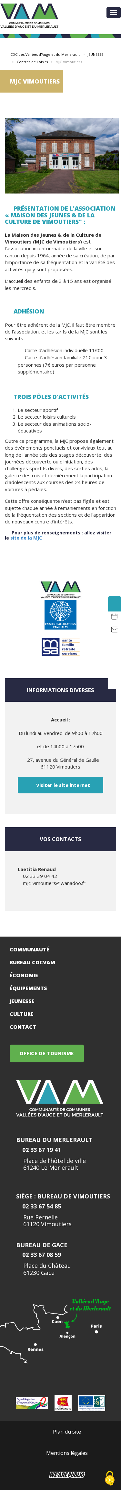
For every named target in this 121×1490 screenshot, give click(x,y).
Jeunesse (22, 1001)
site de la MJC (26, 538)
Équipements (28, 988)
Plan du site (67, 1431)
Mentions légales (67, 1452)
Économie (24, 975)
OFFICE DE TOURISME (47, 1053)
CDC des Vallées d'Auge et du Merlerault (45, 54)
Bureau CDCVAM (32, 962)
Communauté (29, 949)
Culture (22, 1014)
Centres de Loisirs (32, 61)
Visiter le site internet (62, 785)
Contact (23, 1026)
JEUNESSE (95, 54)
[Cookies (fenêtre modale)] (109, 1479)
